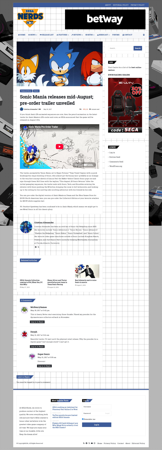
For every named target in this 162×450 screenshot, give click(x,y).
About (127, 443)
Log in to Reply (37, 322)
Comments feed (116, 161)
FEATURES (62, 35)
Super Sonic (44, 354)
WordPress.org (115, 166)
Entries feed (114, 157)
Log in (112, 152)
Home (99, 443)
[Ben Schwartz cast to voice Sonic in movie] (87, 271)
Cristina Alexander (30, 109)
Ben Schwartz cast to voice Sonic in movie (85, 281)
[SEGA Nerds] (30, 18)
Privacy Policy (110, 443)
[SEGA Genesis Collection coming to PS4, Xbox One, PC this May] (32, 271)
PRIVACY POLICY (137, 5)
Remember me (89, 419)
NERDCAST (103, 35)
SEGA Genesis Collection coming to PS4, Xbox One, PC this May (31, 282)
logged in (31, 382)
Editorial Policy (138, 443)
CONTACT (128, 35)
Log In (96, 425)
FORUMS (115, 35)
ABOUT (108, 5)
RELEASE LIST (48, 35)
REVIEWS (77, 35)
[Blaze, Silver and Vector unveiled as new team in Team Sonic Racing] (59, 271)
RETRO (90, 35)
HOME (22, 35)
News (36, 91)
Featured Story (26, 91)
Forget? (107, 413)
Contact (120, 443)
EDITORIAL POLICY (120, 5)
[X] (38, 247)
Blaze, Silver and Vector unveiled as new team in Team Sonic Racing (57, 282)
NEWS (32, 35)
